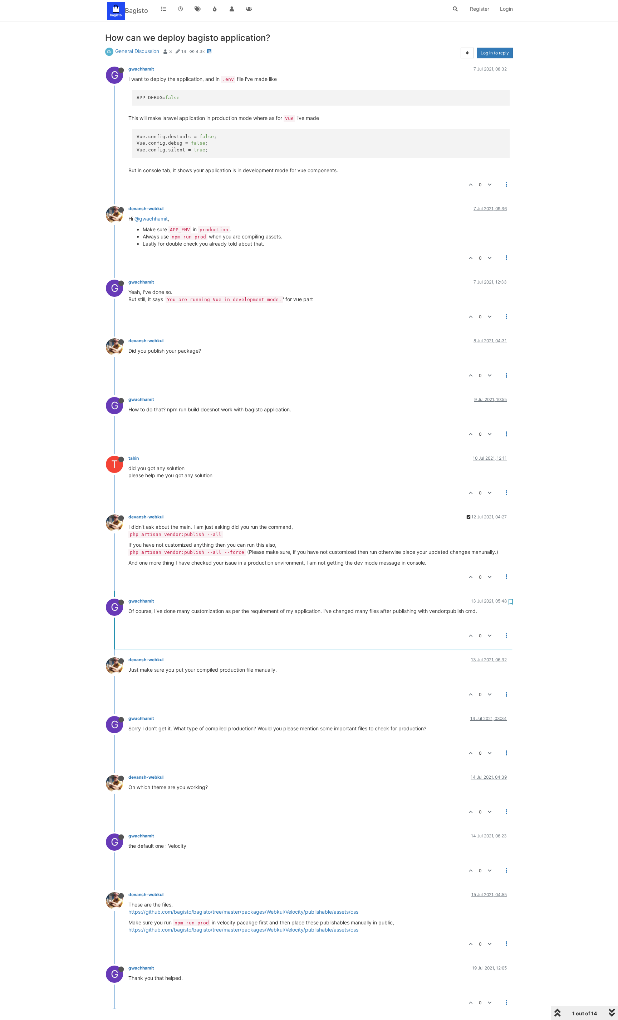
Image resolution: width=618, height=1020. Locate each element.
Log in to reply (495, 52)
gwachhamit (141, 69)
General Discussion (137, 51)
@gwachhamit (151, 219)
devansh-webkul (145, 208)
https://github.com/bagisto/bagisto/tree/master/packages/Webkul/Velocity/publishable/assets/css (243, 912)
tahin (133, 458)
